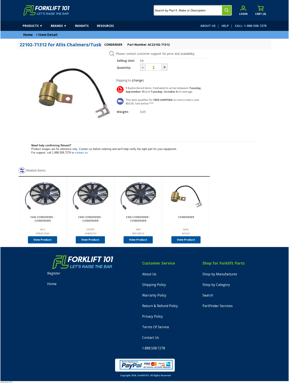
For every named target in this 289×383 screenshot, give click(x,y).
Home (28, 35)
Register (53, 273)
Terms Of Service (155, 327)
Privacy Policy (152, 316)
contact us (81, 152)
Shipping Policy (154, 285)
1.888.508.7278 (153, 348)
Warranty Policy (154, 295)
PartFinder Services (217, 306)
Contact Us (150, 337)
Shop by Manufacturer (219, 274)
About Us (149, 274)
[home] (46, 10)
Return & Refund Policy (160, 306)
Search (207, 295)
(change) (138, 80)
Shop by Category (216, 285)
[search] (226, 10)
